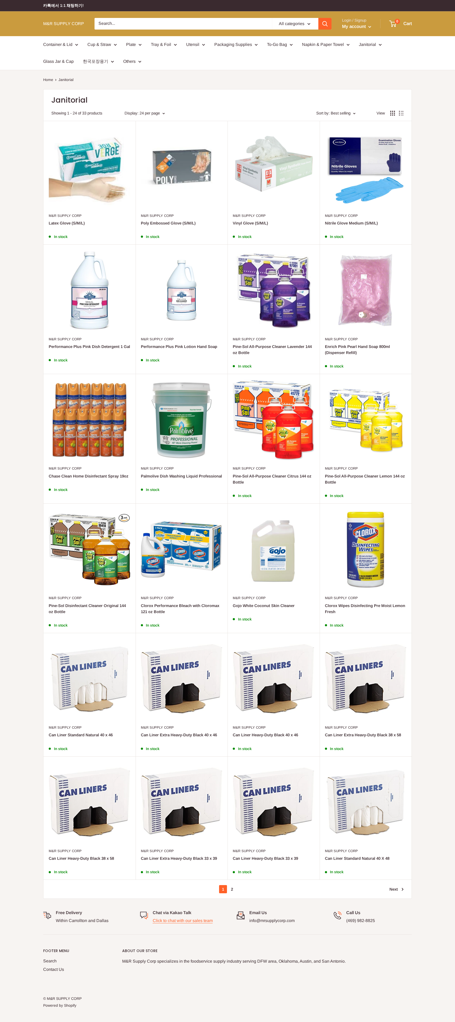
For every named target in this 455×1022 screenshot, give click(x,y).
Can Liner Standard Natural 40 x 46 (81, 735)
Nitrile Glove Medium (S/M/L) (351, 223)
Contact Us (53, 969)
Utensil (192, 44)
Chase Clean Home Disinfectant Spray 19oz (88, 476)
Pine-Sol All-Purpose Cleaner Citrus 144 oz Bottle (272, 479)
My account (354, 26)
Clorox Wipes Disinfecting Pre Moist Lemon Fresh (365, 608)
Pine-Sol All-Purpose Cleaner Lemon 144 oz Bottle (365, 479)
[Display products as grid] (392, 113)
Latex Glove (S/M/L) (67, 223)
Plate (131, 44)
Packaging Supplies (233, 44)
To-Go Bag (277, 44)
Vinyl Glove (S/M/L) (250, 223)
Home (48, 80)
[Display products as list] (401, 113)
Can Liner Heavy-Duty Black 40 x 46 (265, 735)
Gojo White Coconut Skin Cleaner (264, 605)
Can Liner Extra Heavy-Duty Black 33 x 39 (179, 858)
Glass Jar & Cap (58, 61)
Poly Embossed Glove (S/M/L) (168, 223)
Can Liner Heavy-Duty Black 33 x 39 (265, 858)
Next (393, 889)
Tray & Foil (161, 44)
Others (129, 61)
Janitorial (367, 44)
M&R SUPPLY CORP (65, 216)
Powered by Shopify (59, 1005)
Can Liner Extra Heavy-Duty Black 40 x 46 (179, 735)
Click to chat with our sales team (183, 920)
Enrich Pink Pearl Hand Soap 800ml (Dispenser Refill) (357, 349)
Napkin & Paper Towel (323, 44)
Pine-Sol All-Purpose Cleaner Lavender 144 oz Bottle (272, 349)
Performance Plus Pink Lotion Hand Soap (179, 346)
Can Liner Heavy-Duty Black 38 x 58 (81, 858)
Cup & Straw (99, 44)
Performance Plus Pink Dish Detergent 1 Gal (89, 346)
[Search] (325, 24)
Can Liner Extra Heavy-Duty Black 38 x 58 (363, 735)
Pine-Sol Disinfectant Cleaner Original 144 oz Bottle (87, 608)
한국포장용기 (95, 61)
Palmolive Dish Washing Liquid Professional (181, 476)
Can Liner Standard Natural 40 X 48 (357, 858)
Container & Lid (57, 44)
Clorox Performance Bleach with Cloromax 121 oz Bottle (180, 608)
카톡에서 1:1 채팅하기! (63, 5)
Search (50, 961)
